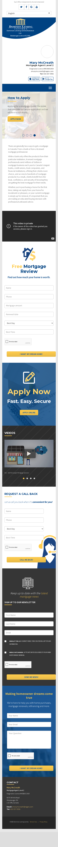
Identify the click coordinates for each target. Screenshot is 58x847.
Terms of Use (33, 822)
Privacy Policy (43, 822)
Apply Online (29, 412)
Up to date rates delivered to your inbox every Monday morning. (30, 654)
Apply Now (15, 119)
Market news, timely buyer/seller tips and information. (30, 642)
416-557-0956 (48, 74)
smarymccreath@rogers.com (42, 71)
